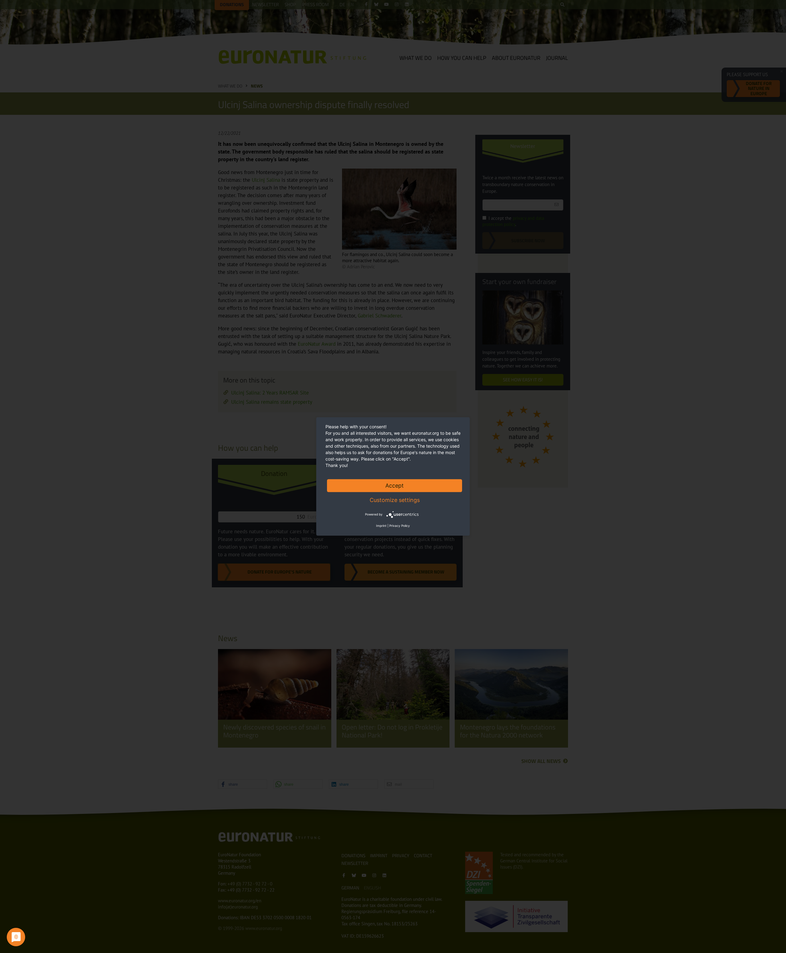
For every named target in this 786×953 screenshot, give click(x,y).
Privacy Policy (399, 525)
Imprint (381, 525)
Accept (394, 485)
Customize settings (395, 500)
